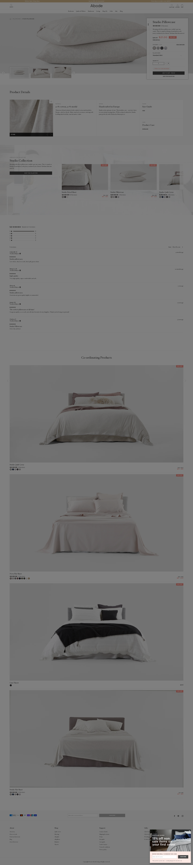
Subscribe (183, 856)
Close (96, 432)
